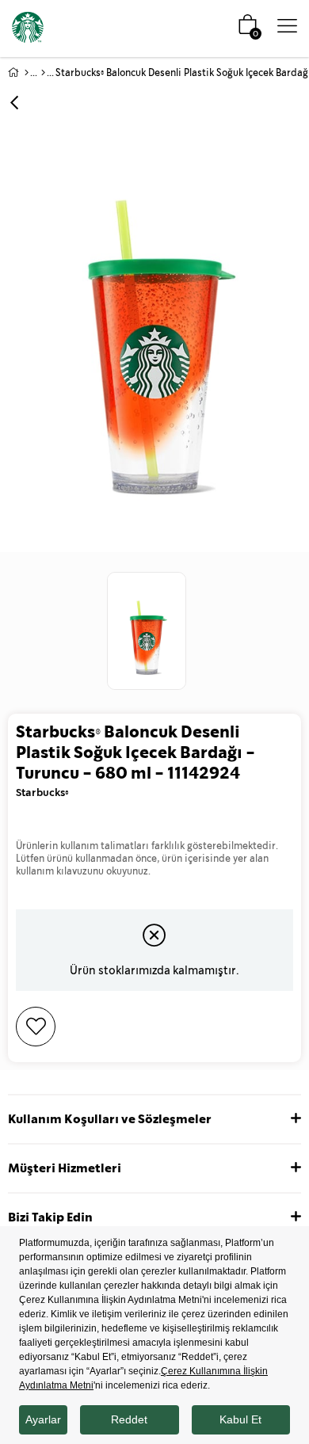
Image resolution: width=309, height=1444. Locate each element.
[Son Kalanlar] (43, 73)
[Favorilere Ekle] (154, 1026)
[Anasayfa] (27, 73)
